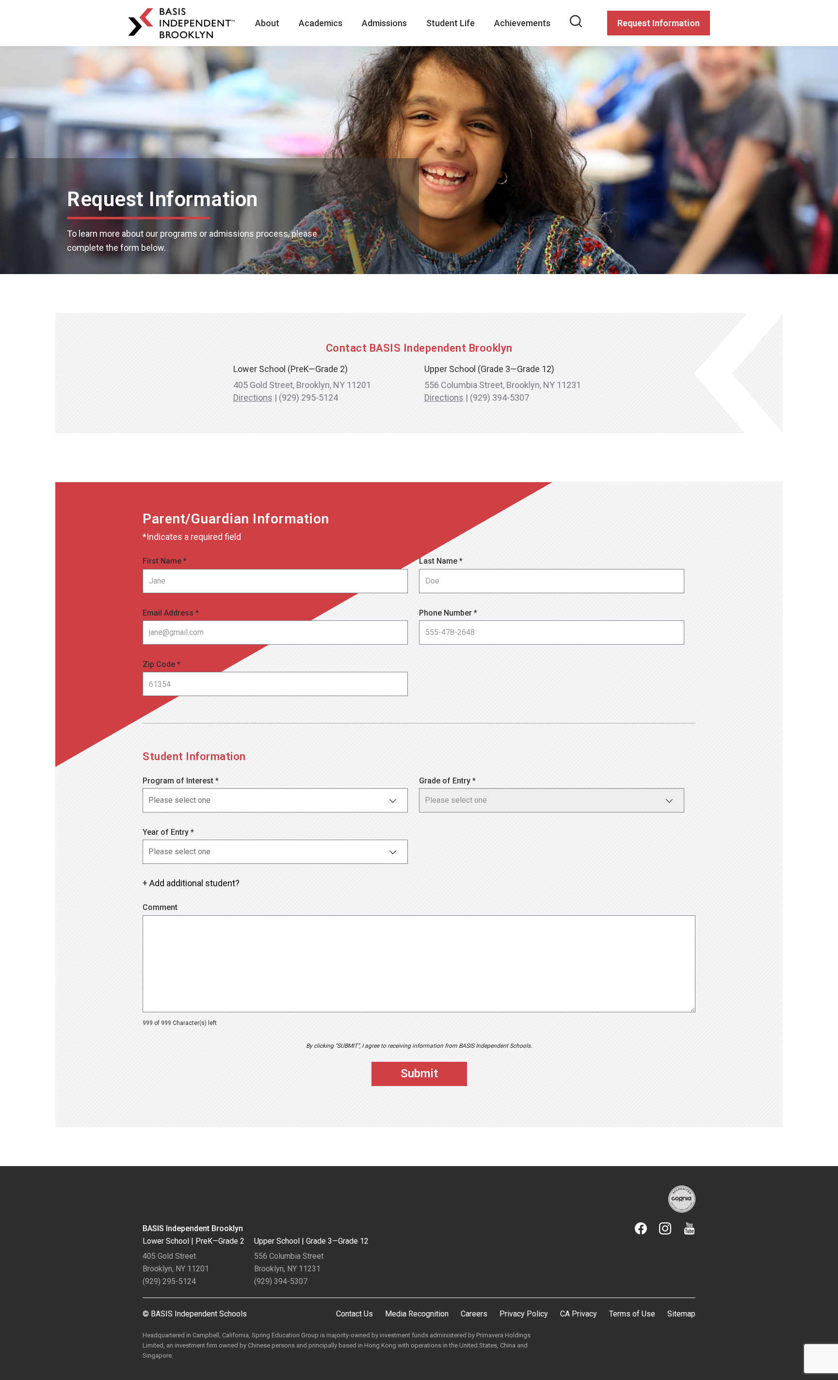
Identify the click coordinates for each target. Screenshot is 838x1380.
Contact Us (354, 1313)
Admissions (384, 23)
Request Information (658, 23)
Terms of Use (632, 1313)
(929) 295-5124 (308, 397)
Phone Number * (448, 612)
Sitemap (681, 1313)
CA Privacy (578, 1313)
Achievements (522, 23)
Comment (160, 907)
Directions (253, 397)
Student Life (450, 23)
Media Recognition (417, 1313)
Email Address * (171, 612)
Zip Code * (161, 664)
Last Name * (441, 561)
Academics (320, 23)
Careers (474, 1313)
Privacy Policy (524, 1313)
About (267, 23)
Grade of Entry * (447, 780)
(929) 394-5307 (499, 397)
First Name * (165, 561)
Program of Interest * (181, 780)
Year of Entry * (168, 832)
